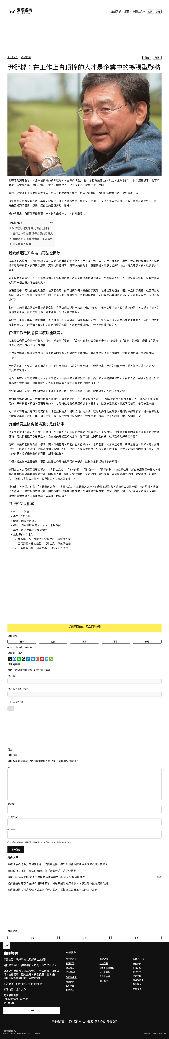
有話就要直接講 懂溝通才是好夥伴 (33, 239)
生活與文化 (12, 57)
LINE (32, 1010)
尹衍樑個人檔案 (22, 244)
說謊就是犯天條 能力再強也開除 (31, 228)
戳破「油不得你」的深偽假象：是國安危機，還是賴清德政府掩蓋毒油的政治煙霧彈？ (57, 864)
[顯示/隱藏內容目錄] (50, 222)
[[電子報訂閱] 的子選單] (65, 1021)
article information (21, 647)
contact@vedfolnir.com (29, 984)
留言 (147, 57)
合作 (158, 11)
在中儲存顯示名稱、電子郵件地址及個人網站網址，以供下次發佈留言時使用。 (40, 842)
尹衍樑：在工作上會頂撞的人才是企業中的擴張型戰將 (84, 67)
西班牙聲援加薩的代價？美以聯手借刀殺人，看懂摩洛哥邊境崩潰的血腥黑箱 (52, 889)
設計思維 (104, 958)
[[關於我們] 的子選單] (80, 1021)
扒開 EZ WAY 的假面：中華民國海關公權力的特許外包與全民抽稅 (46, 877)
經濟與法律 (26, 57)
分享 (22, 641)
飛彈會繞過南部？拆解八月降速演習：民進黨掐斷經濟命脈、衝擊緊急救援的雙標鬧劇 (57, 883)
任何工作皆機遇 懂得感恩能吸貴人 (33, 233)
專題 (147, 641)
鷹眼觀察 (24, 10)
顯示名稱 (11, 804)
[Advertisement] (76, 36)
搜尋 (84, 641)
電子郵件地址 (12, 817)
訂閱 (150, 11)
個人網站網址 (12, 829)
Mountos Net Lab (159, 1033)
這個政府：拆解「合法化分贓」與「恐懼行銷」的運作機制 (41, 870)
